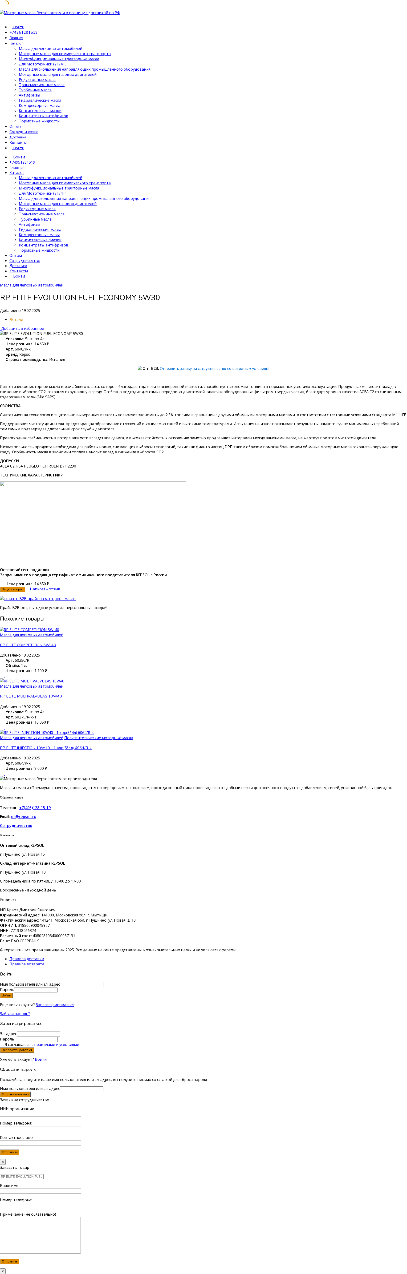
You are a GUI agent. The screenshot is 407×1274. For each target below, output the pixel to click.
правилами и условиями (56, 1044)
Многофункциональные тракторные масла (59, 58)
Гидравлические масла (40, 100)
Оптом (15, 126)
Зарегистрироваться (55, 1004)
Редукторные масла (37, 79)
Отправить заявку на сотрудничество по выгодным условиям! (214, 368)
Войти (41, 1059)
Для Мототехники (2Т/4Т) (42, 64)
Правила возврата (26, 964)
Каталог (16, 43)
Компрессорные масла (39, 105)
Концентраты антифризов (43, 115)
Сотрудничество (23, 131)
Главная (16, 37)
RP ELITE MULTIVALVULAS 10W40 (31, 696)
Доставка (17, 137)
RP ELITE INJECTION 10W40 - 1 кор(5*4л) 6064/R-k (46, 747)
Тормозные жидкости (39, 121)
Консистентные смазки (40, 110)
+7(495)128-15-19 (35, 807)
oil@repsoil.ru (23, 816)
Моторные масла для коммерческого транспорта (65, 53)
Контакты (18, 142)
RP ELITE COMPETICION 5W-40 (28, 645)
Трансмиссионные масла (42, 84)
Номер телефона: (16, 1123)
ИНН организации (17, 1108)
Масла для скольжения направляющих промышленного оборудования (85, 69)
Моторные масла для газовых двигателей (58, 74)
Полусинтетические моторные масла (98, 737)
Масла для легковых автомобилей (50, 48)
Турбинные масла (35, 90)
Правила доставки (26, 958)
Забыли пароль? (15, 1013)
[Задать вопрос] (1, 675)
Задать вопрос (12, 589)
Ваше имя (9, 1185)
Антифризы (29, 95)
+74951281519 (23, 32)
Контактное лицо (16, 1137)
